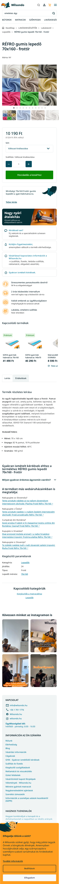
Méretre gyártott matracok (18, 786)
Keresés (53, 13)
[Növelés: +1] (29, 164)
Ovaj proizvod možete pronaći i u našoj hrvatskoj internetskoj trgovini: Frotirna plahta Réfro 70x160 (27, 535)
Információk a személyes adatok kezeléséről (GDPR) (27, 799)
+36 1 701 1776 (17, 709)
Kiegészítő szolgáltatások (18, 767)
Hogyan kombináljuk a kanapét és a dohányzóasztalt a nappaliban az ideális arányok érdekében (29, 819)
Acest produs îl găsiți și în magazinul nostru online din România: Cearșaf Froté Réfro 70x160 (28, 524)
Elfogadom (29, 877)
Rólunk (9, 740)
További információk (13, 861)
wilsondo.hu (16, 718)
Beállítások (29, 868)
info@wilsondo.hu (18, 705)
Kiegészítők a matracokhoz (29, 593)
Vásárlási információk (16, 752)
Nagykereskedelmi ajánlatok (19, 790)
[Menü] (55, 5)
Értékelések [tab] (20, 378)
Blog (8, 748)
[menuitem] (7, 20)
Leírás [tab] (7, 378)
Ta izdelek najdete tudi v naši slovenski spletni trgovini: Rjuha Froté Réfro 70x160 (28, 546)
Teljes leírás (11, 202)
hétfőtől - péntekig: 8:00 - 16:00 (20, 725)
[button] (13, 107)
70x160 (24, 574)
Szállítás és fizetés (14, 763)
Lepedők (25, 562)
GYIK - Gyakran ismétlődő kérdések (22, 759)
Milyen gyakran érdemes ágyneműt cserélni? (26, 479)
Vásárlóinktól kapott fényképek (21, 779)
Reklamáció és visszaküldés (19, 771)
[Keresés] (38, 5)
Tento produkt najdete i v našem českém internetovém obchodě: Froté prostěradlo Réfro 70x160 (28, 513)
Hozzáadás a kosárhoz (29, 174)
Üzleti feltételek (13, 775)
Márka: (6, 57)
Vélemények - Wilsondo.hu (18, 782)
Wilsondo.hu (16, 714)
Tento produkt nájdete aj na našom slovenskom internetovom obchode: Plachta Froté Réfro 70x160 (27, 502)
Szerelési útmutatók (15, 794)
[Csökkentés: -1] (9, 164)
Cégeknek (10, 756)
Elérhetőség (11, 744)
